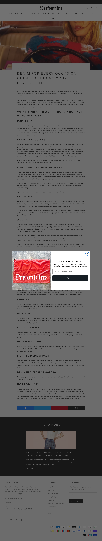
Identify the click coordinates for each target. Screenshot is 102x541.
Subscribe (70, 278)
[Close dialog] (87, 253)
